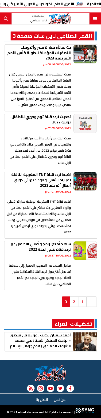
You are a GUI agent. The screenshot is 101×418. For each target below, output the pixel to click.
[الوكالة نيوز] (50, 373)
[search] (6, 18)
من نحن (60, 399)
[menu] (95, 18)
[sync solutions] (84, 412)
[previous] (91, 301)
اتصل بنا (42, 399)
